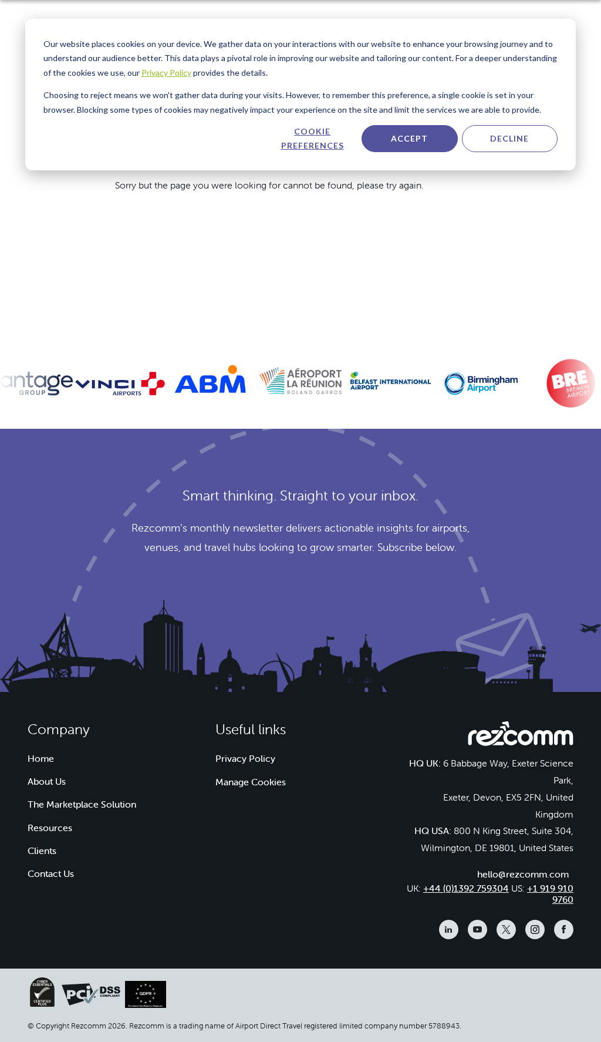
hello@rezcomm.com (523, 874)
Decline (509, 138)
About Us (47, 781)
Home (41, 758)
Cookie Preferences (312, 138)
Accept (409, 138)
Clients (42, 850)
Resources (50, 827)
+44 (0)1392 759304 (466, 888)
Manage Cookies (250, 782)
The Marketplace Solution (82, 804)
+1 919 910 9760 (550, 893)
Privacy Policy (166, 73)
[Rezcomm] (520, 737)
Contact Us (51, 873)
